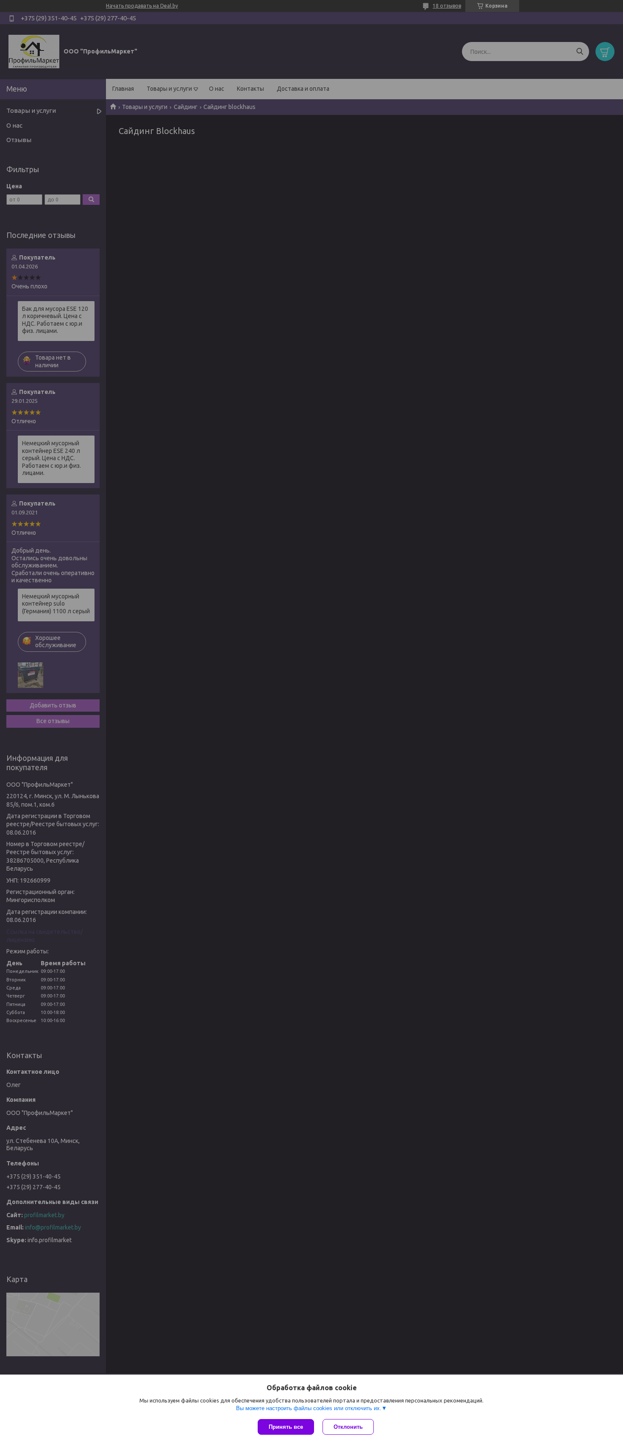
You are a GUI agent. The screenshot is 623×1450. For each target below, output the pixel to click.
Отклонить (348, 1427)
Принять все (286, 1427)
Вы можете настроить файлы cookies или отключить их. (308, 1408)
